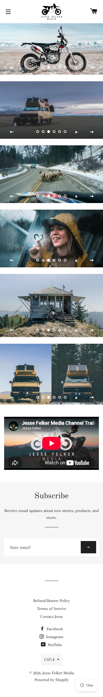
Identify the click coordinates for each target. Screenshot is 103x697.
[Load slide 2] (43, 67)
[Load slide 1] (38, 67)
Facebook (54, 628)
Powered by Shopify (52, 679)
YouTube (54, 644)
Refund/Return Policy (51, 600)
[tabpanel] (51, 49)
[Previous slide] (12, 68)
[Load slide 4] (54, 67)
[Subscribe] (88, 547)
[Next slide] (92, 68)
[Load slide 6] (65, 67)
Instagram (54, 636)
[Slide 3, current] (49, 67)
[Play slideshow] (76, 68)
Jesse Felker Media (58, 672)
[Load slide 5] (60, 67)
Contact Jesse (51, 616)
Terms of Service (51, 608)
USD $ (49, 659)
